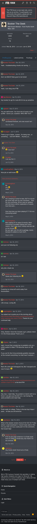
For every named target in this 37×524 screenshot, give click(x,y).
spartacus (6, 420)
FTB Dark (4, 511)
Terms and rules (6, 514)
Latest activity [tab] (18, 58)
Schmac (6, 242)
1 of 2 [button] (13, 460)
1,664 (10, 36)
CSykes (5, 342)
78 (10, 41)
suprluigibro (7, 311)
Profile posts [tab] (6, 58)
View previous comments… (10, 178)
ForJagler (6, 131)
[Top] (31, 514)
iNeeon (5, 329)
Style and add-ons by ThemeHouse (15, 521)
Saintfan (6, 377)
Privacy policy (17, 514)
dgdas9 (5, 108)
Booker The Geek (9, 62)
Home (3, 490)
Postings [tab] (29, 58)
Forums (3, 493)
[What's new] (30, 3)
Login (2, 502)
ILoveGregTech (8, 169)
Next (19, 460)
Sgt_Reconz (7, 97)
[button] (3, 3)
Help (23, 514)
